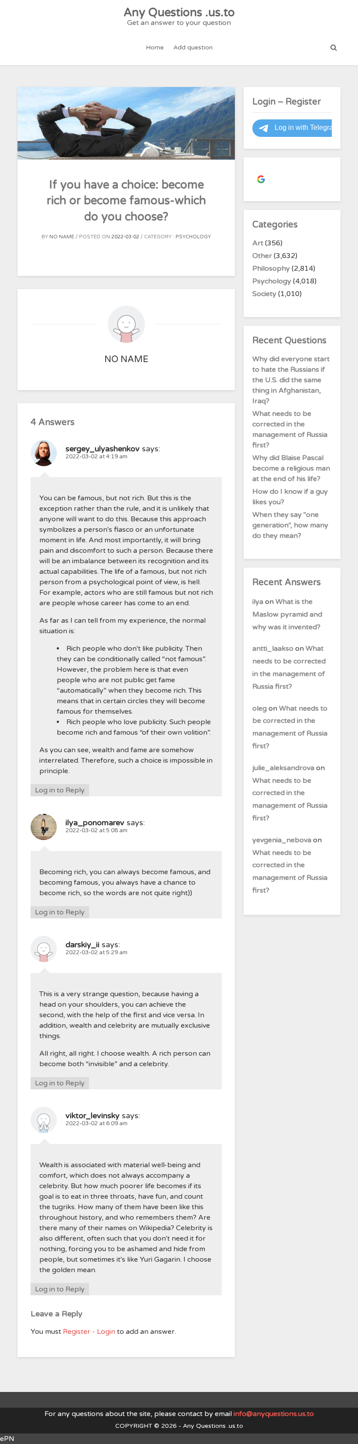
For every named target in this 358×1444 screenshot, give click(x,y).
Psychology (193, 237)
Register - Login (89, 1331)
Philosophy (271, 268)
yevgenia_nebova (281, 840)
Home (155, 47)
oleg (259, 708)
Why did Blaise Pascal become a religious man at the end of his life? (291, 468)
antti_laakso (272, 648)
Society (264, 293)
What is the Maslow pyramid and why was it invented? (287, 614)
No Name (61, 237)
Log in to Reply (60, 790)
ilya (257, 601)
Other (262, 255)
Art (257, 243)
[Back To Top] (343, 1429)
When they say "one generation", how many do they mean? (290, 525)
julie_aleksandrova (283, 768)
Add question (193, 47)
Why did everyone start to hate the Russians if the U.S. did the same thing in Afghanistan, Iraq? (291, 380)
